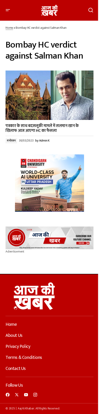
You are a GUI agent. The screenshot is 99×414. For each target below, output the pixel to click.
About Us (14, 335)
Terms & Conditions (24, 357)
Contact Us (16, 368)
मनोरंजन (11, 141)
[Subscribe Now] (49, 238)
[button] (7, 10)
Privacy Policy (18, 346)
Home (9, 28)
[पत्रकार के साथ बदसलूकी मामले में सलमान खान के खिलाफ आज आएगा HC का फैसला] (49, 95)
